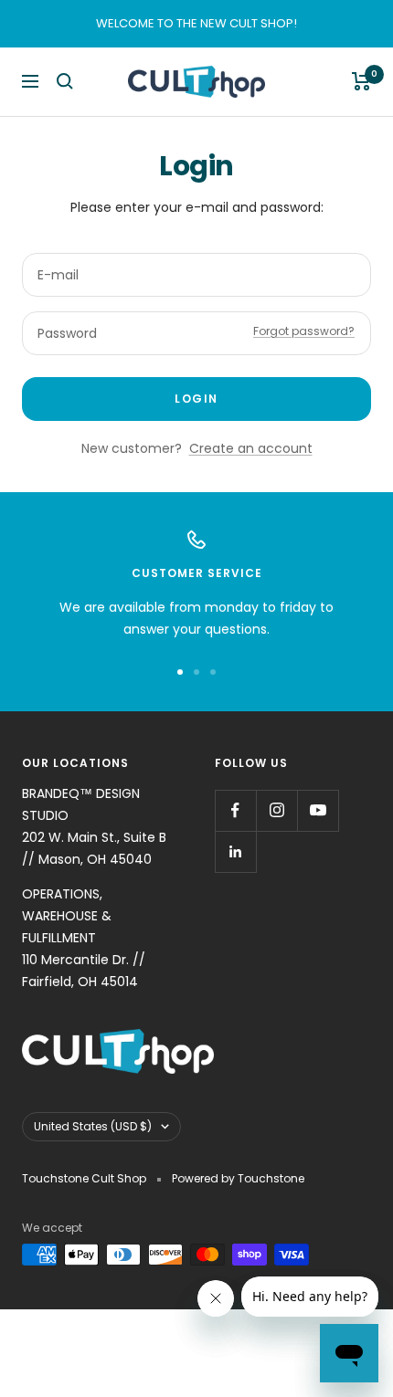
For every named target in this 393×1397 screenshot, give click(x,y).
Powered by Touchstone (238, 1178)
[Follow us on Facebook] (235, 810)
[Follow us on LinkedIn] (235, 851)
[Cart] (361, 81)
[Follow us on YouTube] (317, 810)
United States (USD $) (93, 1126)
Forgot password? (304, 331)
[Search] (65, 81)
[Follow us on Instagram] (276, 810)
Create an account (251, 448)
